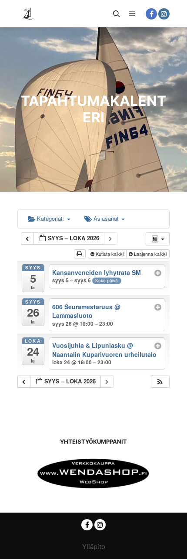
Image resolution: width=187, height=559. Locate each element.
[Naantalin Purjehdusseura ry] (28, 13)
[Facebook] (151, 14)
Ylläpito (93, 547)
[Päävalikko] (132, 14)
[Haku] (116, 14)
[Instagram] (164, 14)
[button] (160, 382)
